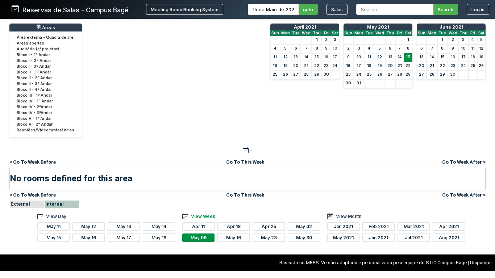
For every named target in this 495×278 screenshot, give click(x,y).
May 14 (158, 226)
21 (306, 65)
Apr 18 (234, 226)
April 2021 (305, 27)
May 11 (54, 226)
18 (275, 65)
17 (335, 57)
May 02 (304, 226)
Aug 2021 (449, 237)
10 (335, 48)
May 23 (269, 237)
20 (296, 65)
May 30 (304, 237)
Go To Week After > (464, 162)
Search (445, 9)
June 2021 (451, 27)
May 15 (53, 237)
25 (275, 74)
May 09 (199, 237)
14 (306, 57)
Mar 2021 (414, 226)
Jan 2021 (343, 226)
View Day (56, 216)
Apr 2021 (449, 226)
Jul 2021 (414, 237)
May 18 (158, 237)
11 (275, 57)
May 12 (88, 226)
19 (285, 65)
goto (308, 9)
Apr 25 (269, 226)
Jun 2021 (378, 237)
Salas (337, 9)
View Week (203, 216)
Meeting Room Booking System (185, 9)
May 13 (123, 226)
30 (326, 74)
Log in (477, 9)
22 (316, 65)
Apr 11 (198, 226)
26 (285, 74)
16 (326, 57)
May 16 (88, 237)
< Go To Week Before (32, 162)
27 (295, 74)
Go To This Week (245, 162)
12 (285, 57)
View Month (348, 216)
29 (316, 74)
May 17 (123, 237)
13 (296, 57)
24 (334, 65)
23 (326, 65)
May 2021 (378, 27)
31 (359, 83)
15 (317, 57)
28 (306, 74)
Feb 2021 (378, 226)
